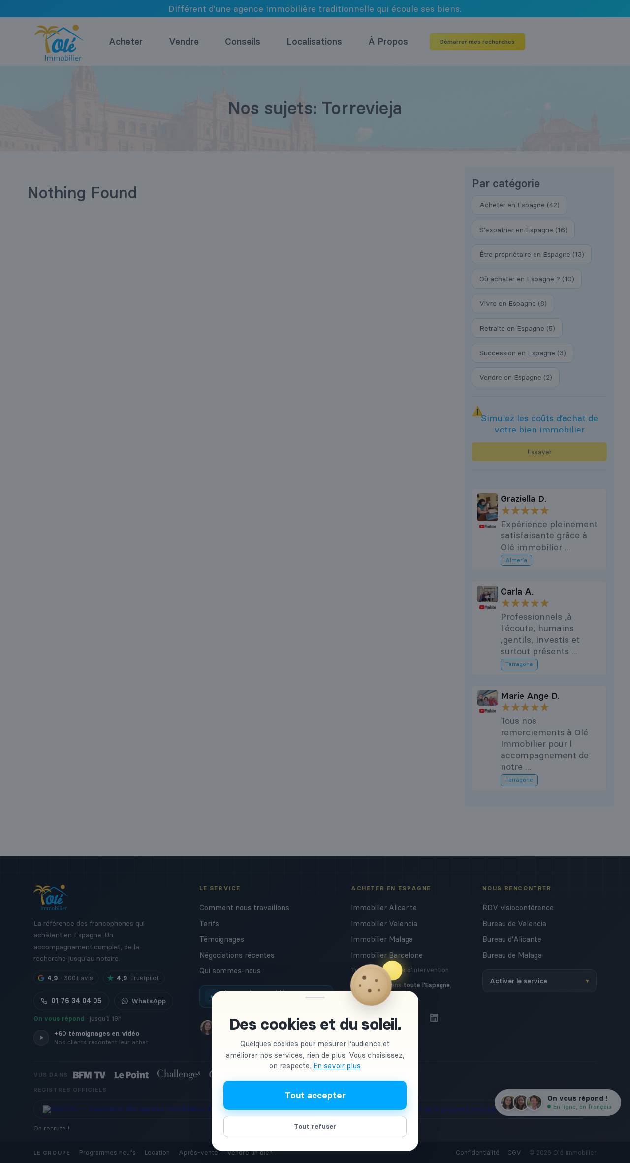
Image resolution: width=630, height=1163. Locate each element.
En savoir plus (337, 1066)
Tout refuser (315, 1126)
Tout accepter (315, 1095)
